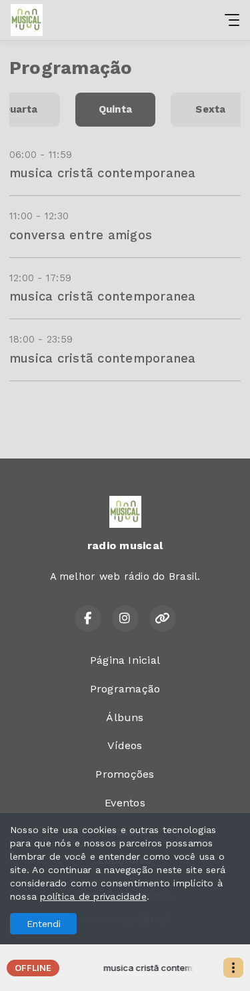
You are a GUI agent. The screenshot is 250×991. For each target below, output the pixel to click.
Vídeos (124, 745)
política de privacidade (93, 896)
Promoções (124, 774)
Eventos (125, 802)
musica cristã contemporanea (102, 173)
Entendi (44, 923)
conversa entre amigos (80, 235)
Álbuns (124, 717)
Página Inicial (125, 660)
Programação (125, 688)
